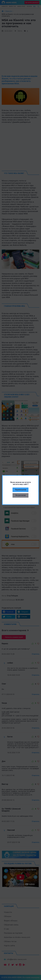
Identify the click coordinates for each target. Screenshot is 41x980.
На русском (20, 495)
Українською (20, 490)
